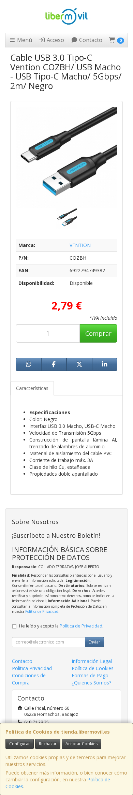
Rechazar (48, 744)
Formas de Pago (90, 675)
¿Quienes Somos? (91, 682)
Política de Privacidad (41, 611)
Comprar (98, 333)
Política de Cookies (93, 668)
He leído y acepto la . (61, 626)
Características (32, 388)
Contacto (90, 40)
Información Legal (92, 661)
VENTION (80, 245)
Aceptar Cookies (81, 744)
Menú (24, 40)
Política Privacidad (32, 668)
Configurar (19, 744)
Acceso (54, 40)
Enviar (94, 642)
